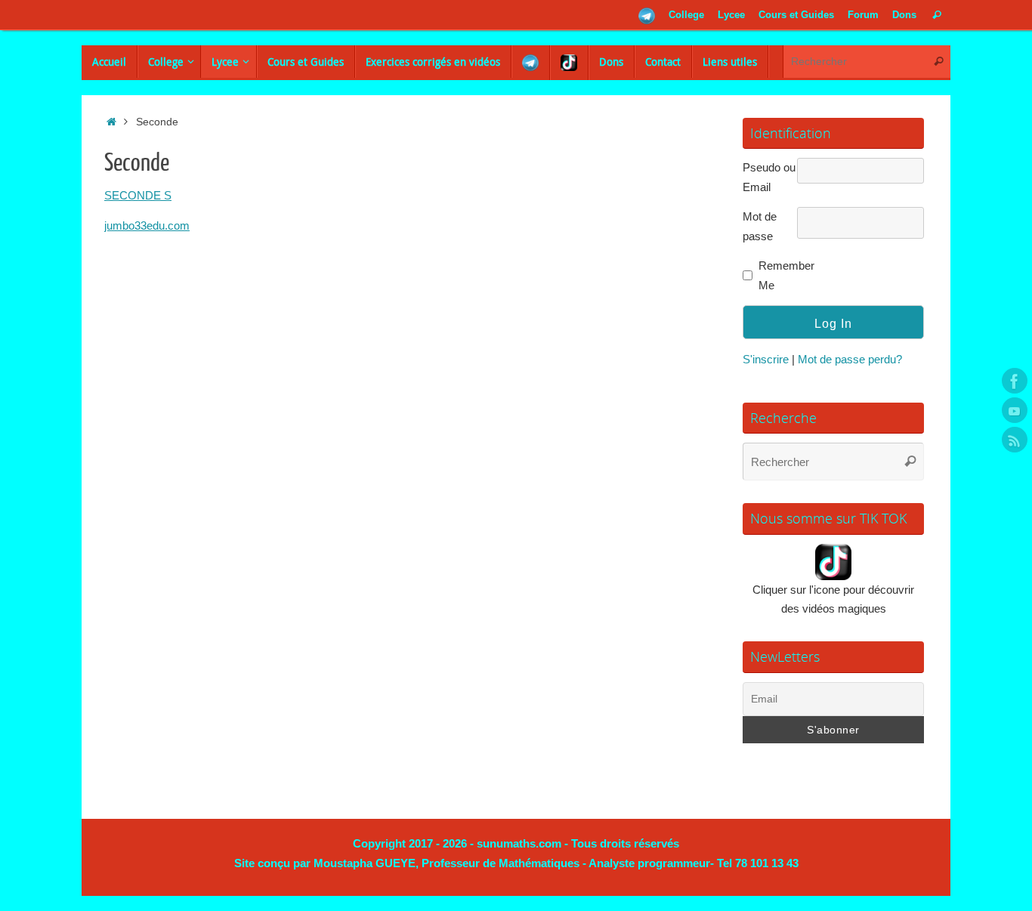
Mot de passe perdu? (850, 359)
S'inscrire (766, 359)
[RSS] (1014, 439)
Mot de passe (760, 226)
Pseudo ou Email (769, 177)
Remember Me (783, 275)
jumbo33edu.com (147, 225)
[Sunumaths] (1014, 381)
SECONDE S (137, 195)
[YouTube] (1014, 410)
